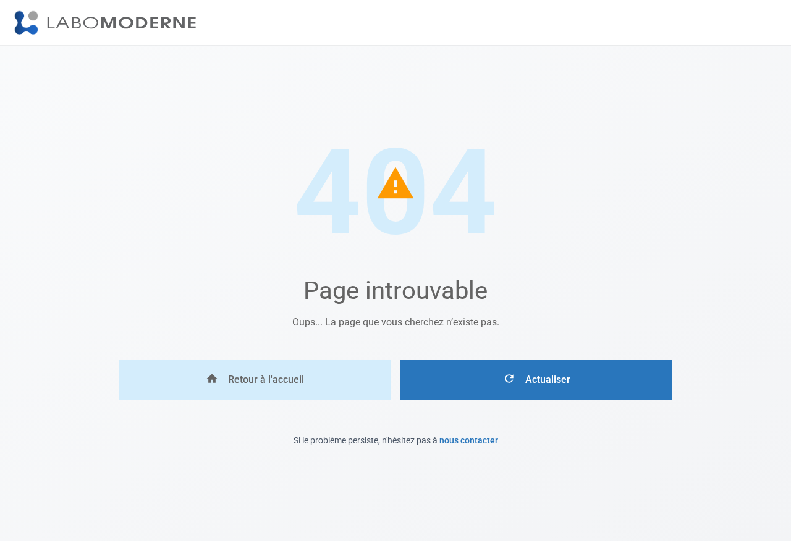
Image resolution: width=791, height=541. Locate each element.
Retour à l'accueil (266, 379)
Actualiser (547, 379)
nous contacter (468, 440)
